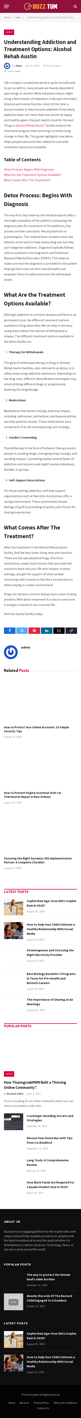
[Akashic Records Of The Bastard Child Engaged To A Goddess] (13, 1301)
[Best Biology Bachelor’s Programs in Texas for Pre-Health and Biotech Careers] (13, 979)
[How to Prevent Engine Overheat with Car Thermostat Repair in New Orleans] (40, 766)
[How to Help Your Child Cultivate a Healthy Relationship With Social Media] (13, 930)
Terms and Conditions (65, 1403)
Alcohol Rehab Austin (30, 125)
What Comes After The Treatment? (27, 180)
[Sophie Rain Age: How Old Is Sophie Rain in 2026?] (13, 906)
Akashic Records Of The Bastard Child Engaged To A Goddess (49, 1298)
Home (11, 1403)
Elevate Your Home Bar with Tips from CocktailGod (50, 1140)
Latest (9, 32)
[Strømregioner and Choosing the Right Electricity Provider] (13, 956)
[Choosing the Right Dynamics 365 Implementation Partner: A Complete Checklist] (40, 831)
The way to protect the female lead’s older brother (48, 1277)
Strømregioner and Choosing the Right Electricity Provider (50, 952)
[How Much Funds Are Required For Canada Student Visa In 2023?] (13, 1188)
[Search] (75, 6)
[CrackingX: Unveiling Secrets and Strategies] (13, 1121)
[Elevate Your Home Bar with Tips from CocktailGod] (13, 1144)
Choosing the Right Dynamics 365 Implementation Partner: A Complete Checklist (38, 860)
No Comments (53, 66)
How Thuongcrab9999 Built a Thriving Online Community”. (35, 1085)
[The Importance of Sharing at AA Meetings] (13, 1005)
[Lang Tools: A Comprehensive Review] (13, 1166)
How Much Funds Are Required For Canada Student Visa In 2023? (50, 1184)
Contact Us (43, 1408)
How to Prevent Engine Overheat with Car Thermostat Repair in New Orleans (32, 795)
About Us (24, 1403)
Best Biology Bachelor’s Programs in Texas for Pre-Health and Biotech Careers (51, 978)
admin (19, 66)
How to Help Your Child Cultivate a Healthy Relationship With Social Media (51, 929)
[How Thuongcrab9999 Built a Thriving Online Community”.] (40, 1055)
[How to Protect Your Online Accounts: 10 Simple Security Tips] (40, 700)
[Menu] (6, 6)
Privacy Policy (41, 1403)
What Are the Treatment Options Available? (33, 175)
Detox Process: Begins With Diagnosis (29, 169)
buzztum (35, 1394)
